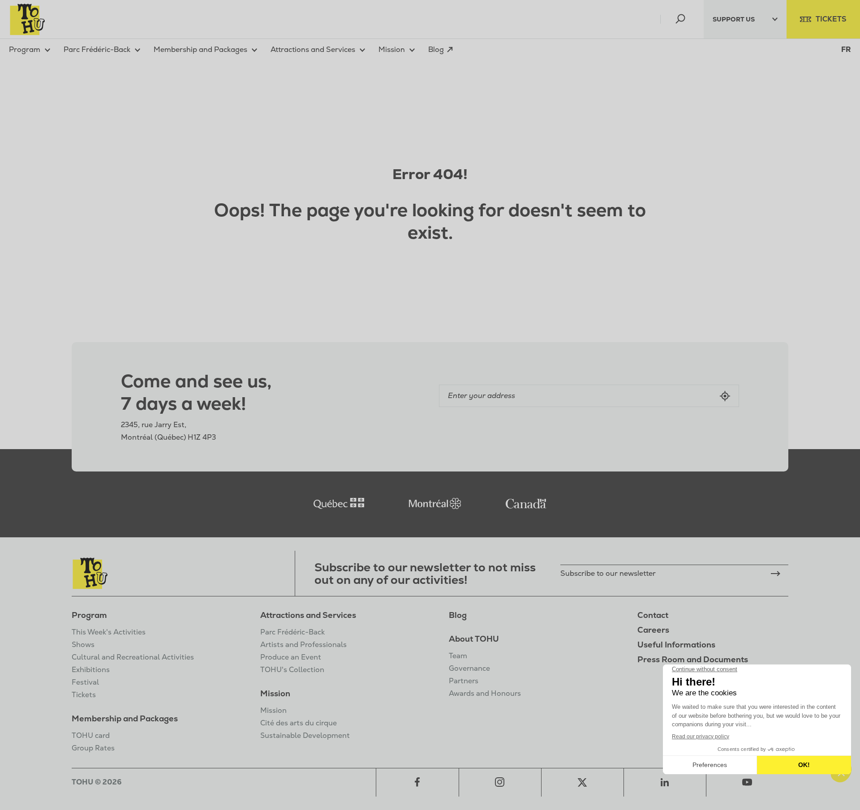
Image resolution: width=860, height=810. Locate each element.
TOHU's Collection (292, 669)
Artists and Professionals (303, 644)
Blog (458, 615)
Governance (469, 668)
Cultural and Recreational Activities (133, 657)
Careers (653, 630)
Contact (652, 615)
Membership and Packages (125, 718)
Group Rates (93, 748)
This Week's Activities (109, 632)
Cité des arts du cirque (298, 723)
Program (89, 615)
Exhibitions (91, 669)
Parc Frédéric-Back (292, 632)
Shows (83, 644)
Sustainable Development (305, 735)
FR (846, 50)
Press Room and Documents (692, 659)
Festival (85, 682)
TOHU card (91, 735)
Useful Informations (676, 644)
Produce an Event (290, 657)
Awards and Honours (485, 693)
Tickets (84, 694)
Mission (275, 693)
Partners (463, 681)
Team (458, 655)
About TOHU (474, 639)
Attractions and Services (308, 615)
